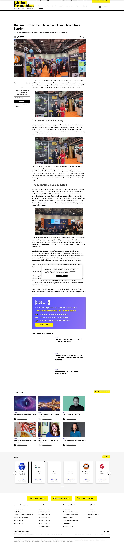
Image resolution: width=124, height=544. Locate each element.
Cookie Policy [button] (72, 271)
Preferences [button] (67, 272)
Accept (62, 275)
